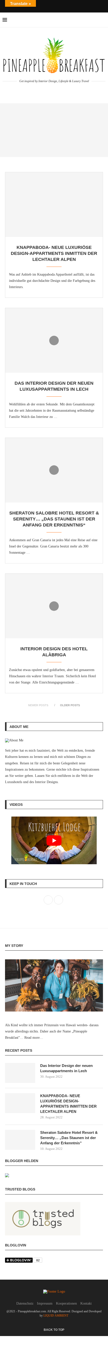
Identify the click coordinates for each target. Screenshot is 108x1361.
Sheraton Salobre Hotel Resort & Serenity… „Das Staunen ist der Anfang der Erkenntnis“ (54, 519)
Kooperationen (66, 1303)
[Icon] (54, 340)
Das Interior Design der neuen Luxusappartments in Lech (66, 1068)
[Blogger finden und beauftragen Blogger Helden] (7, 1176)
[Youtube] (61, 6)
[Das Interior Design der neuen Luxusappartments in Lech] (20, 1073)
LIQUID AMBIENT (55, 1315)
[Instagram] (54, 6)
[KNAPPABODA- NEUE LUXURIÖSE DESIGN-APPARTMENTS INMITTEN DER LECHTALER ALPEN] (54, 204)
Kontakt (86, 1303)
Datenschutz (24, 1303)
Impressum (44, 1303)
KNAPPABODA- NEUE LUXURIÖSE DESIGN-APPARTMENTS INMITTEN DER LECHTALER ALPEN (54, 253)
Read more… (33, 1037)
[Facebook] (47, 6)
